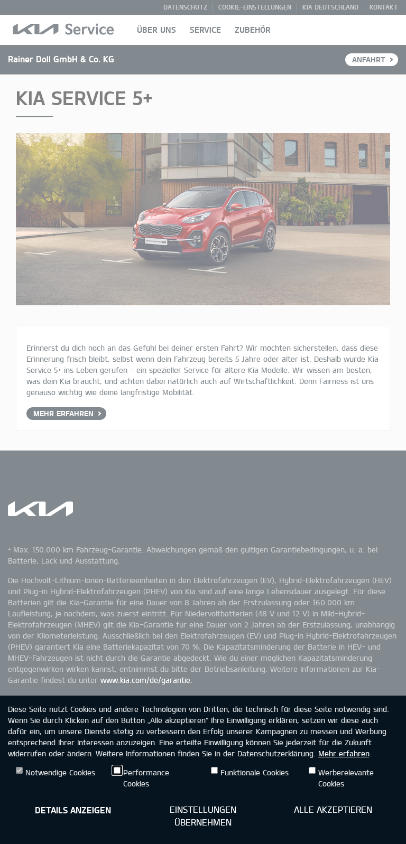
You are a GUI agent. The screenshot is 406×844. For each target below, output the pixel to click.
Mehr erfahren (343, 753)
